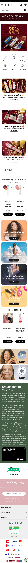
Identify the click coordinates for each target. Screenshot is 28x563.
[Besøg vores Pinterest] (15, 523)
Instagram (4, 425)
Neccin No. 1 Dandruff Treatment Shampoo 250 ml (8, 203)
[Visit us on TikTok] (21, 523)
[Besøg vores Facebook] (7, 523)
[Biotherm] (8, 170)
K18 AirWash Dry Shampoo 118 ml (20, 202)
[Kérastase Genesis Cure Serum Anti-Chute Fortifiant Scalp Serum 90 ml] (20, 318)
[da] (7, 561)
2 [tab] (13, 345)
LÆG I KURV (8, 214)
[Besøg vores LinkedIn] (18, 523)
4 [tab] (16, 345)
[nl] (14, 561)
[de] (10, 561)
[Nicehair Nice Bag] (8, 318)
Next (23, 37)
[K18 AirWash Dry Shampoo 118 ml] (20, 190)
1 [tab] (11, 345)
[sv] (20, 561)
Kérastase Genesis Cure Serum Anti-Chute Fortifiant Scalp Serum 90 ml (20, 330)
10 (21, 218)
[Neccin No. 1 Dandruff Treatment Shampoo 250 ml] (8, 190)
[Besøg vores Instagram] (9, 523)
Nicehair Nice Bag (7, 328)
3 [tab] (15, 345)
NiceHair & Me (12, 436)
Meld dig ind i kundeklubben (14, 493)
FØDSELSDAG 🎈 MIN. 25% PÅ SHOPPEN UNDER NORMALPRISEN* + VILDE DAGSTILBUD (14, 17)
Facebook (19, 423)
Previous (4, 37)
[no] (17, 561)
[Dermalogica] (19, 170)
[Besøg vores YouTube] (12, 523)
